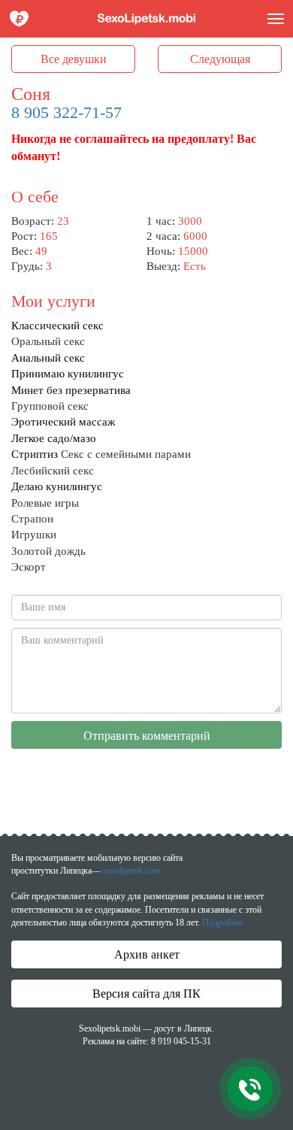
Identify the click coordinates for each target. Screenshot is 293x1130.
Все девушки (74, 59)
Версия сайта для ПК (146, 993)
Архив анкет (147, 954)
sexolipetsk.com (131, 870)
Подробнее (222, 922)
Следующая (220, 59)
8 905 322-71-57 (66, 112)
